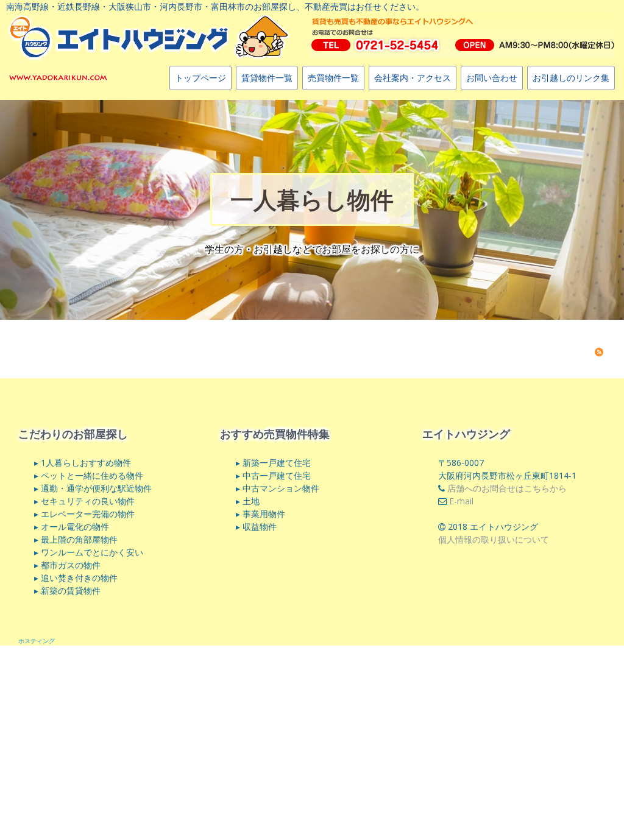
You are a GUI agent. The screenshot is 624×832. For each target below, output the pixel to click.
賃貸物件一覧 (266, 77)
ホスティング (36, 640)
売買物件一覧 (333, 77)
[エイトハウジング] (58, 77)
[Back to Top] (593, 783)
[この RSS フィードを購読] (599, 352)
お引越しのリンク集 (571, 77)
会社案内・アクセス (412, 77)
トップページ (200, 77)
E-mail (461, 501)
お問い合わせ (491, 77)
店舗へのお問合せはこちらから (507, 488)
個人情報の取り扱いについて (493, 539)
